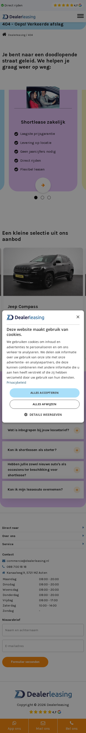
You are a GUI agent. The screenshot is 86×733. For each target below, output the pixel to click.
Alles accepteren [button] (44, 393)
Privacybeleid (16, 382)
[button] (43, 414)
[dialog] (43, 366)
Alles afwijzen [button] (45, 404)
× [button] (77, 317)
